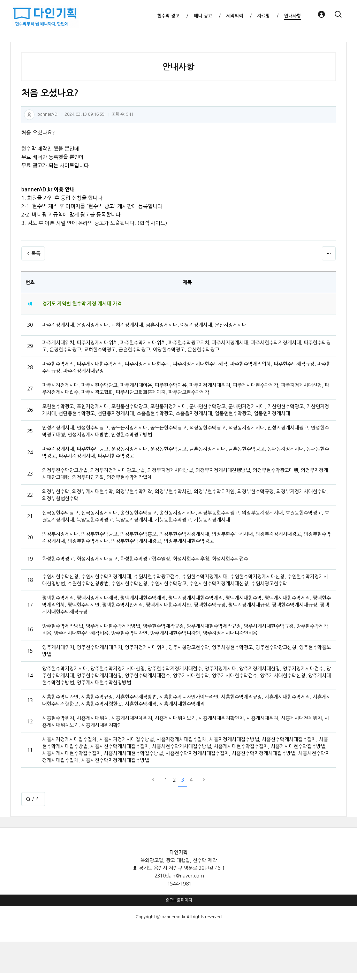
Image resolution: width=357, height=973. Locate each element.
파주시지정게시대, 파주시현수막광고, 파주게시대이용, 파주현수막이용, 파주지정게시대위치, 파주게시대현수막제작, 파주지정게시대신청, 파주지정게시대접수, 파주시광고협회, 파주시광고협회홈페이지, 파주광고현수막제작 (185, 389)
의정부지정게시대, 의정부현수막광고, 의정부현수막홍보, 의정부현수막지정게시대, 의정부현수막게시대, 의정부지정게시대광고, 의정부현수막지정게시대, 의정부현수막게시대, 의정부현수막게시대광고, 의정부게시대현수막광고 (186, 537)
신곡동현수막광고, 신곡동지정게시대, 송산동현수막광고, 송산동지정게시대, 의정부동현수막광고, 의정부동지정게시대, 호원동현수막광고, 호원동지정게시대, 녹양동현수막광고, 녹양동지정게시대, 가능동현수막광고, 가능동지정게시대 (185, 516)
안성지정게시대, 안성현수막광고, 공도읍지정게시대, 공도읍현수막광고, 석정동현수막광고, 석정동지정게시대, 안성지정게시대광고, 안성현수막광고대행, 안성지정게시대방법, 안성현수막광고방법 (185, 431)
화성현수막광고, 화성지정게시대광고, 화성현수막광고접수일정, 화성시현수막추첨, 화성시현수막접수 (145, 558)
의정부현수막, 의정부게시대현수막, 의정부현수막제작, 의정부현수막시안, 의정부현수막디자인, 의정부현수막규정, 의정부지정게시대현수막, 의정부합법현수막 (185, 495)
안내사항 (178, 67)
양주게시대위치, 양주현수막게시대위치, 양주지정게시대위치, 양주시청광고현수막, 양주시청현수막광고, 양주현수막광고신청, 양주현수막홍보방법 (186, 651)
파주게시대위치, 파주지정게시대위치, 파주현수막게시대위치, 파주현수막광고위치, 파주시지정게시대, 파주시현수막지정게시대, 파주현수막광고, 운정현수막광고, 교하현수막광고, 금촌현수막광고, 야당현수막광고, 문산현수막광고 (186, 346)
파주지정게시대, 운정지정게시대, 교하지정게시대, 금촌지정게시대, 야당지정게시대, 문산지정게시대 (144, 324)
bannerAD (47, 114)
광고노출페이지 (178, 900)
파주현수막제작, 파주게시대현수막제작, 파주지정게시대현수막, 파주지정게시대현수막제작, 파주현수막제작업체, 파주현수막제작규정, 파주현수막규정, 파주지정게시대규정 (186, 367)
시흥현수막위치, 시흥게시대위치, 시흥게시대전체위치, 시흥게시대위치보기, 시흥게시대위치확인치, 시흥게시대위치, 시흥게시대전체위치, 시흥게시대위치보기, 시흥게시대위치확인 (185, 722)
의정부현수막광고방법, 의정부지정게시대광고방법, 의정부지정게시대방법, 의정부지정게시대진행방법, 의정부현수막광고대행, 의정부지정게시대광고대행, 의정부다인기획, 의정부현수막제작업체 (185, 474)
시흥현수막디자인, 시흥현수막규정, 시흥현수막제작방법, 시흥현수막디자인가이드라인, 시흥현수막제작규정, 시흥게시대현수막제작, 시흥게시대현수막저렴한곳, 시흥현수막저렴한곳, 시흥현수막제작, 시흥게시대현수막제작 (186, 700)
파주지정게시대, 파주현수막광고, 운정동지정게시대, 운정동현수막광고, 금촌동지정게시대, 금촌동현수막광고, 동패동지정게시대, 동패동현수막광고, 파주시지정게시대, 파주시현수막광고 (185, 452)
